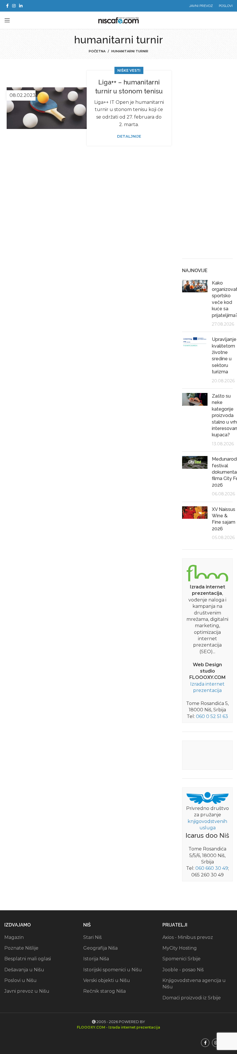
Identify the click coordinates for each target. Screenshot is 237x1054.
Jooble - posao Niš (183, 969)
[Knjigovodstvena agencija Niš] (207, 797)
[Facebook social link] (7, 6)
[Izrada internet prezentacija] (207, 572)
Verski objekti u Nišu (106, 980)
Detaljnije (129, 136)
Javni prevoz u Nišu (26, 991)
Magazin (14, 937)
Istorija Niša (96, 958)
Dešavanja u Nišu (24, 969)
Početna (97, 51)
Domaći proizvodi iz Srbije (191, 998)
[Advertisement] (207, 163)
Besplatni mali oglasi (27, 958)
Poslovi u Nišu (20, 980)
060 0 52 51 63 (212, 716)
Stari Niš (92, 937)
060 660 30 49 (211, 868)
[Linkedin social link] (20, 6)
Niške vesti (128, 70)
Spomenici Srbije (181, 958)
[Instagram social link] (13, 6)
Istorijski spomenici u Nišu (112, 969)
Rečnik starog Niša (104, 991)
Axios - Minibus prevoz (187, 937)
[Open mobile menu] (7, 20)
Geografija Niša (100, 948)
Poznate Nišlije (21, 948)
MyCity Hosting (179, 948)
